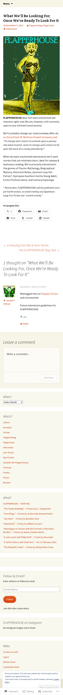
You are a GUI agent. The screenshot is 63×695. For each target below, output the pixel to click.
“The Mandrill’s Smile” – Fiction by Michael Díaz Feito (28, 547)
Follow (10, 599)
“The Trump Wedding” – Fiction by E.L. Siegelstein (27, 508)
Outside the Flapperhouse (16, 462)
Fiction (6, 432)
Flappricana (48, 25)
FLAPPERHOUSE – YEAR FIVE (16, 503)
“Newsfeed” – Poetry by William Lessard (22, 523)
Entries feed (9, 662)
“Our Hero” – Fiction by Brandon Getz (21, 518)
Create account (10, 651)
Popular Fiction (49, 293)
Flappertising (35, 25)
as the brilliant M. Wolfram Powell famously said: (30, 137)
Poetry (6, 472)
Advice (6, 422)
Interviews (8, 447)
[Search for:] (57, 3)
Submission (11, 28)
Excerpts (7, 427)
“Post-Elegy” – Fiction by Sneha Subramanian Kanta (27, 513)
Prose (6, 477)
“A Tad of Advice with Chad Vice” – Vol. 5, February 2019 (29, 542)
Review (6, 482)
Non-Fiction (8, 457)
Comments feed (11, 667)
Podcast (7, 467)
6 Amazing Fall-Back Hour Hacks (26, 245)
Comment (48, 377)
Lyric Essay (8, 452)
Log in (6, 656)
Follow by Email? (14, 576)
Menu (6, 3)
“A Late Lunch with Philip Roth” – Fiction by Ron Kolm (28, 537)
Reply (26, 323)
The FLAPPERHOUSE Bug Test (39, 250)
